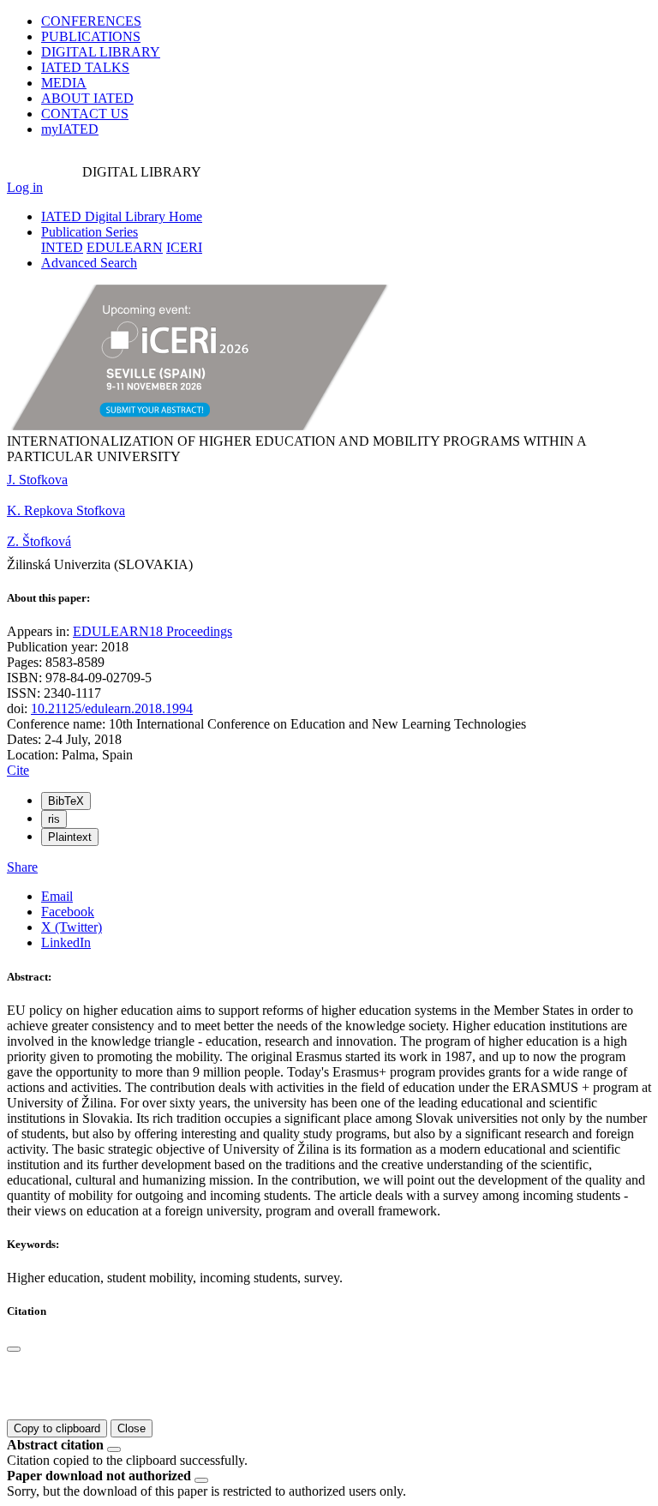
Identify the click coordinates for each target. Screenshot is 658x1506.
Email (57, 896)
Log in (25, 187)
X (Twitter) (71, 927)
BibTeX (66, 801)
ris (54, 819)
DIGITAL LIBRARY (100, 52)
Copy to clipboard (57, 1428)
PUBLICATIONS (91, 36)
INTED (62, 247)
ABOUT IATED (87, 98)
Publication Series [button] (89, 232)
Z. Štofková (39, 541)
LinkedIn (66, 942)
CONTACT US (85, 113)
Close (131, 1428)
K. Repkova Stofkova (66, 510)
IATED (85, 67)
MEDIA (64, 82)
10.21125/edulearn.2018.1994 (112, 708)
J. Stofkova (37, 479)
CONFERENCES (91, 21)
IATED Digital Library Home (121, 216)
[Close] (14, 1349)
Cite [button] (18, 770)
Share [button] (22, 867)
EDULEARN (125, 247)
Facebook (67, 911)
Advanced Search (89, 262)
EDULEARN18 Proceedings (152, 631)
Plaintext (70, 837)
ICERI (184, 247)
